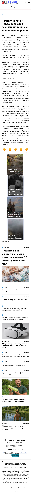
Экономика (6, 247)
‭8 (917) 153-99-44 (14, 443)
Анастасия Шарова (18, 17)
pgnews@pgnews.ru (14, 446)
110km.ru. (5, 145)
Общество (6, 423)
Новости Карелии (8, 14)
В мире (5, 287)
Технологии (7, 341)
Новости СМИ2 (6, 241)
